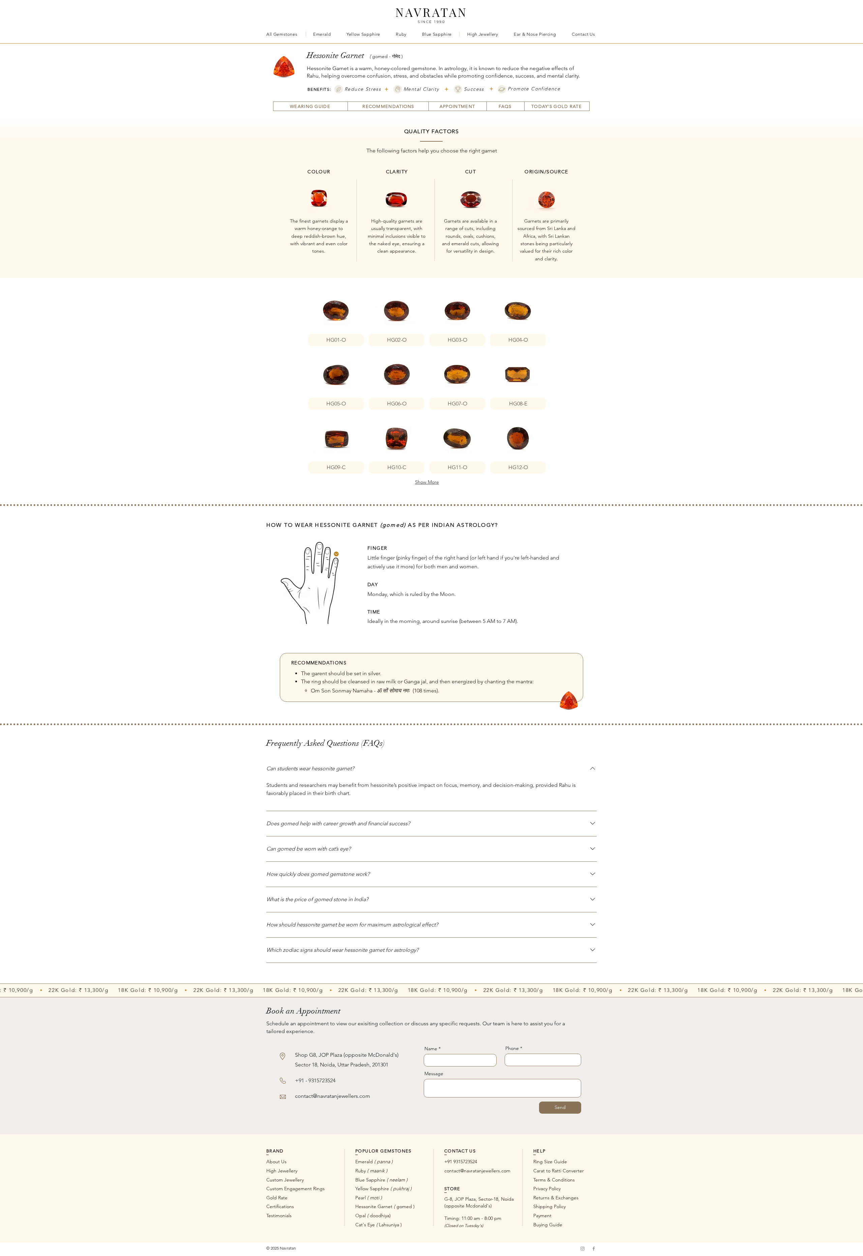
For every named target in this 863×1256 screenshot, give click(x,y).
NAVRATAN (431, 12)
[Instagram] (582, 1248)
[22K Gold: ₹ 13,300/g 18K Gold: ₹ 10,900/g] (431, 990)
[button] (336, 316)
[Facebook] (593, 1248)
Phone (512, 1048)
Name (430, 1048)
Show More (427, 482)
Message (433, 1073)
